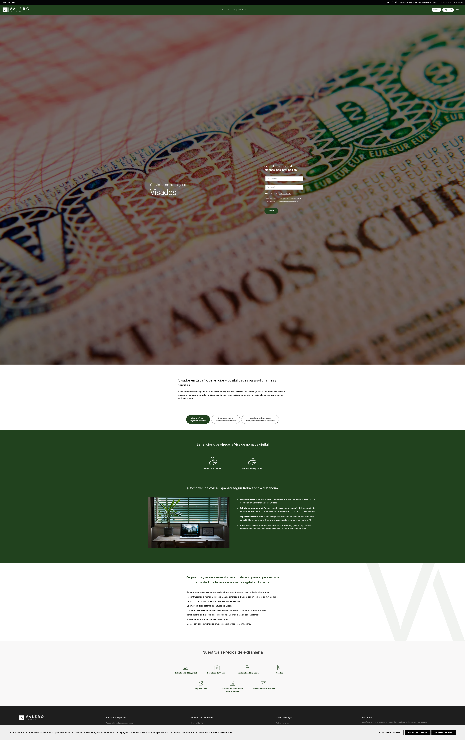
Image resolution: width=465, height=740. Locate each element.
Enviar (271, 211)
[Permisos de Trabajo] (217, 668)
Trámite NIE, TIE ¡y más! (186, 673)
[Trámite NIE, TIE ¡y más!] (186, 668)
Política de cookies (221, 732)
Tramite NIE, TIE (197, 723)
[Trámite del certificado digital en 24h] (232, 683)
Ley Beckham (201, 688)
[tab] (198, 419)
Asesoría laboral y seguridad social (119, 723)
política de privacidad (285, 194)
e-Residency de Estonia (264, 688)
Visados (279, 673)
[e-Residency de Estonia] (264, 683)
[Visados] (279, 668)
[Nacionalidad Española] (248, 668)
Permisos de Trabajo (217, 673)
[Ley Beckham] (201, 683)
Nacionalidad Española (248, 673)
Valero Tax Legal (282, 723)
